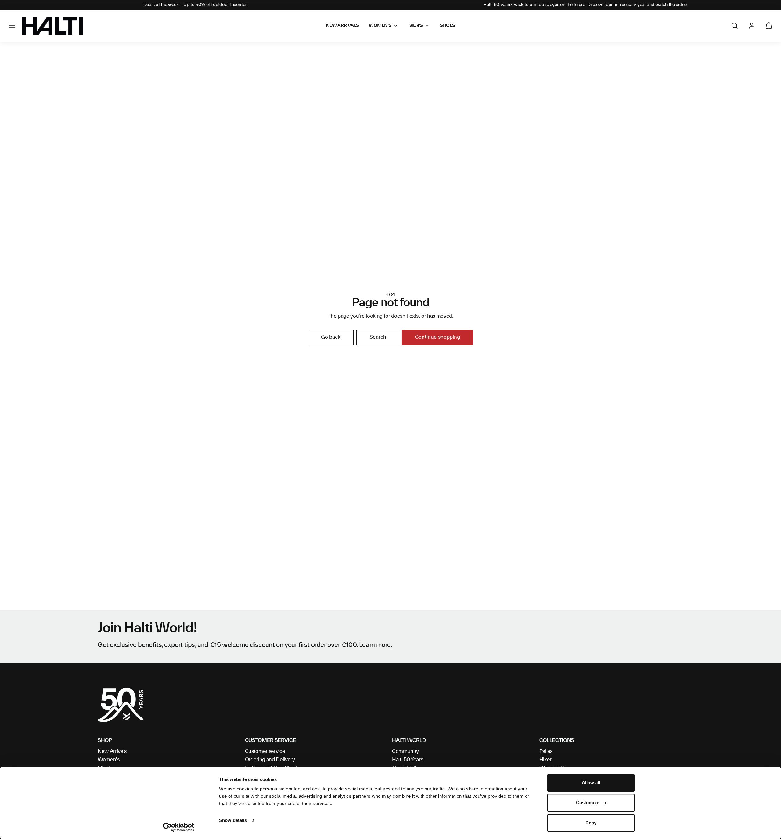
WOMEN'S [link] (380, 26)
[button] (12, 25)
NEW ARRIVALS (342, 26)
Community (405, 751)
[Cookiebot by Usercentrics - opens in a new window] (178, 827)
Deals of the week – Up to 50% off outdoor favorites (195, 5)
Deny (590, 822)
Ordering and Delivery (270, 759)
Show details (233, 820)
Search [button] (377, 337)
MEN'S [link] (415, 26)
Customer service (265, 751)
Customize (587, 802)
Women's (109, 759)
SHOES (447, 26)
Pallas (545, 751)
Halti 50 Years (407, 759)
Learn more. (375, 645)
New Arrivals (112, 751)
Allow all (591, 782)
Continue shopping (437, 337)
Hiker (545, 759)
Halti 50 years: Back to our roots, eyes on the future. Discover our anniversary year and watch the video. (585, 5)
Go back (330, 337)
